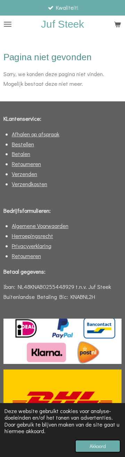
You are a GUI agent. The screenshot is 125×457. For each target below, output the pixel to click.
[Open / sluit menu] (7, 24)
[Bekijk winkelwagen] (117, 24)
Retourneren (26, 163)
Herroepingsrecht (32, 235)
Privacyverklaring (31, 245)
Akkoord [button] (98, 446)
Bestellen (23, 144)
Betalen (21, 153)
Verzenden (24, 173)
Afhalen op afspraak (35, 134)
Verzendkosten (29, 184)
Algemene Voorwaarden (40, 225)
